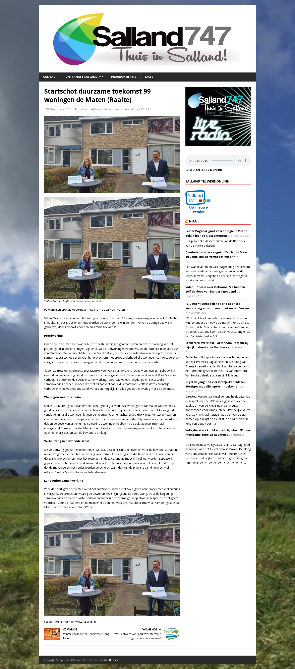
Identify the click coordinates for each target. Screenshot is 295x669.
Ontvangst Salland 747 (84, 77)
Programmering (123, 77)
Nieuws (108, 109)
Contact (50, 77)
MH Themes (111, 660)
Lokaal (99, 109)
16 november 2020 (61, 109)
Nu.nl (194, 221)
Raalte (118, 109)
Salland (128, 109)
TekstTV (139, 109)
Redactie (83, 109)
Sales (149, 77)
